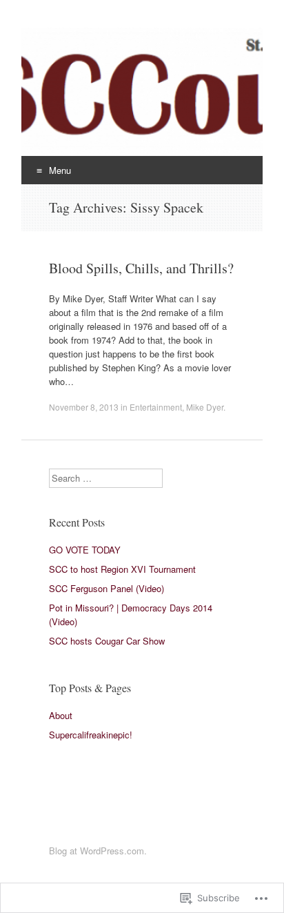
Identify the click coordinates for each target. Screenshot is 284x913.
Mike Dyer (204, 407)
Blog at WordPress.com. (98, 850)
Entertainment (156, 407)
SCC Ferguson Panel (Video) (106, 588)
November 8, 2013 (84, 407)
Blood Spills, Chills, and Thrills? (141, 268)
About (60, 715)
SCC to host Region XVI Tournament (122, 569)
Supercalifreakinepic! (90, 734)
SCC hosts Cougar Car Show (107, 640)
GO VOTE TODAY (85, 549)
